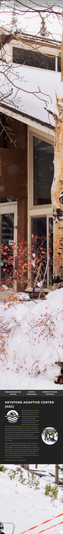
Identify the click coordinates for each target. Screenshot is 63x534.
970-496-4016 (11, 460)
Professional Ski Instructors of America (27, 426)
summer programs (13, 453)
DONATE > (59, 363)
